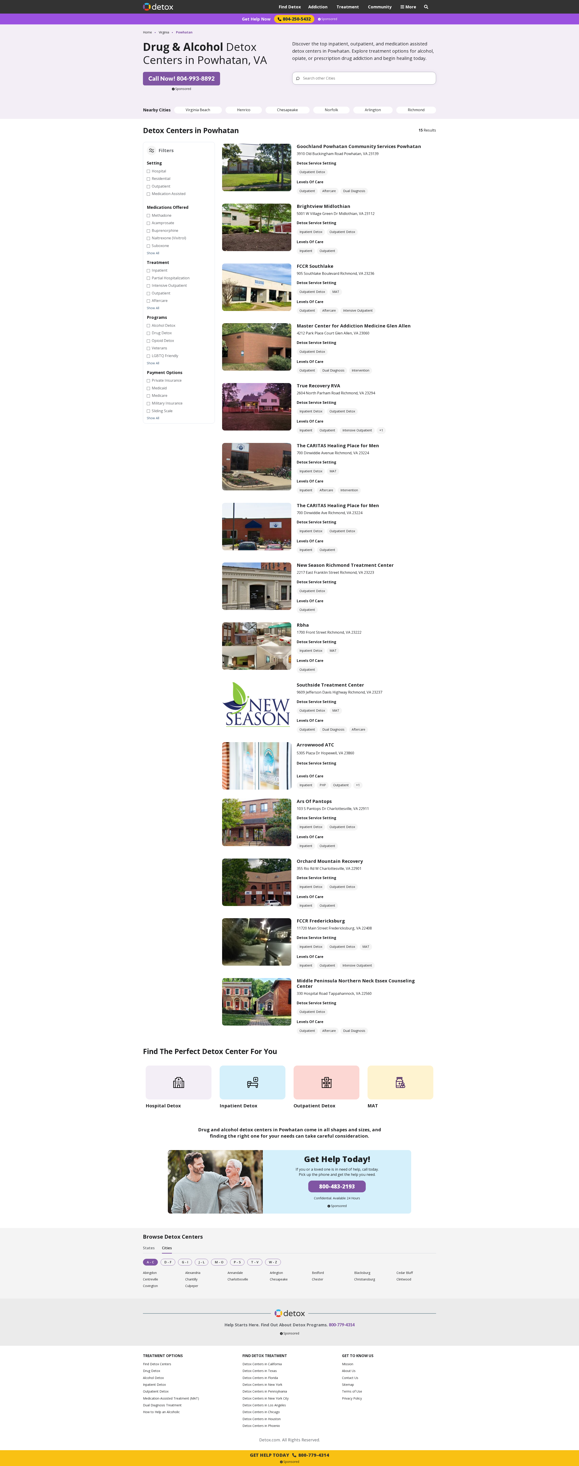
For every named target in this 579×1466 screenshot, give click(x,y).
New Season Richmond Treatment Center (345, 565)
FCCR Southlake (315, 266)
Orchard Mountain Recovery (330, 861)
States (149, 1247)
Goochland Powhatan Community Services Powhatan (359, 146)
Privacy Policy (352, 1398)
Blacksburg (362, 1273)
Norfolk (331, 109)
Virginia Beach (198, 109)
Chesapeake (287, 109)
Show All (153, 253)
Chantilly (191, 1279)
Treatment (348, 6)
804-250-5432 (297, 19)
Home (147, 32)
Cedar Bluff (404, 1273)
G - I (185, 1262)
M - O (219, 1262)
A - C (150, 1262)
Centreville (150, 1279)
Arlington (373, 109)
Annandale (235, 1273)
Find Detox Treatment (264, 1355)
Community (380, 6)
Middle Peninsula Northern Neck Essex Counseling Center (356, 983)
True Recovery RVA (318, 386)
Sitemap (348, 1384)
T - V (255, 1262)
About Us (349, 1371)
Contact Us (350, 1378)
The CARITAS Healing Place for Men (338, 445)
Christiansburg (364, 1279)
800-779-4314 (342, 1324)
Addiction (317, 6)
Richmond (416, 109)
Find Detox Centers (157, 1364)
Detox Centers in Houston (261, 1419)
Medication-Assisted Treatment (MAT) (171, 1398)
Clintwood (403, 1279)
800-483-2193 (337, 1186)
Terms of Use (352, 1391)
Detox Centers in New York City (265, 1398)
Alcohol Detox (153, 1378)
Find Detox (290, 6)
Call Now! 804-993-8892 (181, 78)
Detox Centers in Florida (260, 1378)
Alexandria (192, 1273)
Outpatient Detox (155, 1391)
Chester (317, 1279)
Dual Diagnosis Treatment (162, 1405)
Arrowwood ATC (315, 745)
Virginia (164, 32)
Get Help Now (256, 19)
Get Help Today (289, 1455)
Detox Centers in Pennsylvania (264, 1391)
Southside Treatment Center (330, 685)
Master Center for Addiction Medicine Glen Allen (354, 326)
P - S (237, 1262)
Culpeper (191, 1286)
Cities (167, 1247)
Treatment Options (163, 1355)
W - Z (273, 1262)
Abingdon (150, 1273)
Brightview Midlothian (323, 206)
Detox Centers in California (262, 1364)
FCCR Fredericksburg (321, 921)
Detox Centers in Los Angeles (264, 1405)
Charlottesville (238, 1279)
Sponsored (329, 19)
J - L (201, 1262)
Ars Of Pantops (314, 801)
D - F (167, 1262)
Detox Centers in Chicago (261, 1412)
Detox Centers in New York (262, 1384)
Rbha (303, 625)
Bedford (318, 1273)
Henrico (243, 109)
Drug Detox (151, 1371)
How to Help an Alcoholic (161, 1412)
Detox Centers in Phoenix (261, 1426)
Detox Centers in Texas (259, 1371)
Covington (150, 1286)
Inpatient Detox (154, 1384)
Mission (347, 1364)
